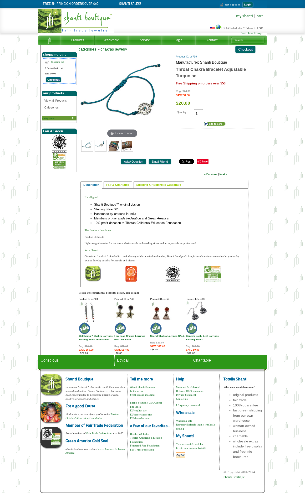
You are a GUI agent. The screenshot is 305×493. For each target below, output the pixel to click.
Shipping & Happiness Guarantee (158, 184)
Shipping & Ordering (188, 386)
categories (48, 118)
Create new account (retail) (191, 447)
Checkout (53, 79)
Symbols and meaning (142, 394)
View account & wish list (189, 443)
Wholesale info (184, 420)
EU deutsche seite (139, 418)
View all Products (55, 100)
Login (247, 4)
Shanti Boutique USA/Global (146, 402)
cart (260, 16)
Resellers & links (139, 433)
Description (91, 184)
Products (77, 40)
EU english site (138, 410)
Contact (212, 40)
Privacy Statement (186, 394)
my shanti (244, 16)
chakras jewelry (114, 49)
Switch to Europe (252, 33)
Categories (51, 107)
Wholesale (111, 40)
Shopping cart (57, 62)
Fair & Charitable (117, 184)
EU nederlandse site (141, 414)
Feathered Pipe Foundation (145, 445)
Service (145, 40)
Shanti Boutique (234, 477)
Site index (135, 406)
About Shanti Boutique (142, 386)
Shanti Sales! (130, 4)
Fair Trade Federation (98, 433)
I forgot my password (188, 405)
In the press (136, 390)
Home (49, 40)
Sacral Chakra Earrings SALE (167, 336)
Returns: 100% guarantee (190, 390)
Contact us (182, 398)
